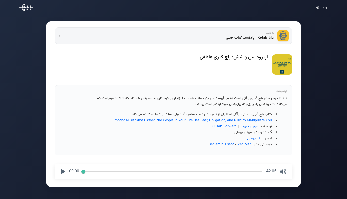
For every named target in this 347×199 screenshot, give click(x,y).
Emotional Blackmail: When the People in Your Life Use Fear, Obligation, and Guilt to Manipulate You (192, 120)
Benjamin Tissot (221, 144)
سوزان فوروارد (249, 126)
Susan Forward (224, 126)
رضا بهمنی (254, 138)
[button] (63, 172)
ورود (324, 7)
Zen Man (245, 144)
